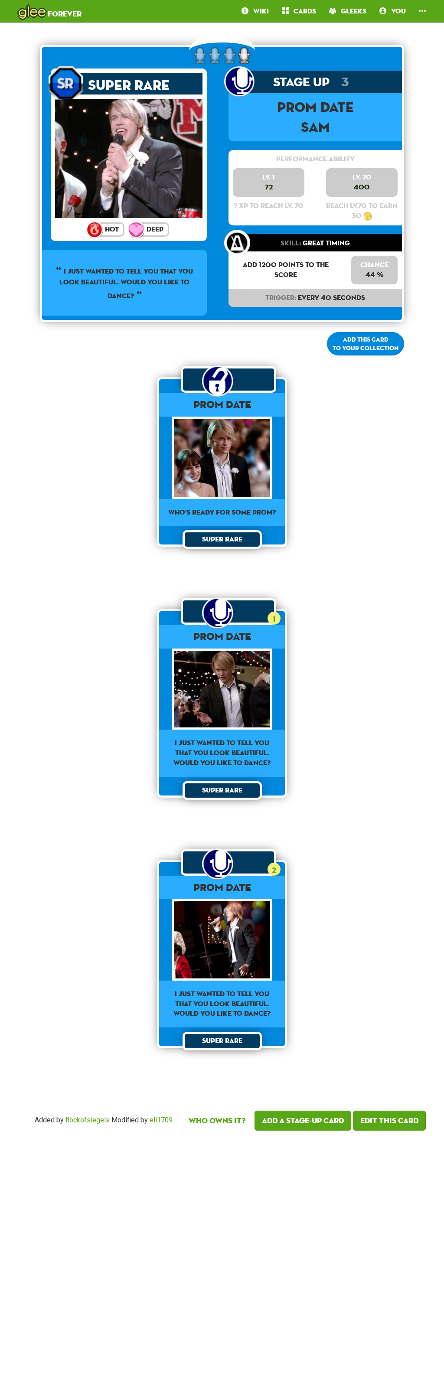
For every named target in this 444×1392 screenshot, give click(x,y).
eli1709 (161, 1120)
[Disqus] (222, 1259)
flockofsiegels (87, 1120)
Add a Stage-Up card (303, 1120)
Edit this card (389, 1120)
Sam (315, 126)
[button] (422, 11)
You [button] (396, 11)
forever (50, 11)
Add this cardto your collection (365, 344)
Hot (111, 229)
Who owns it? (217, 1120)
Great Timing (315, 243)
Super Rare (129, 84)
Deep (154, 229)
